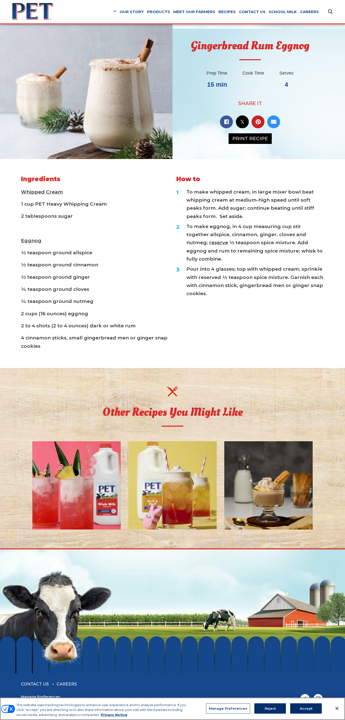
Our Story (132, 11)
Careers (309, 11)
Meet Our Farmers (194, 11)
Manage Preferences (40, 697)
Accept (306, 708)
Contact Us (252, 11)
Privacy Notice (114, 715)
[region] (172, 709)
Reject (270, 708)
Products (158, 11)
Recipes (227, 11)
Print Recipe (250, 138)
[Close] (336, 708)
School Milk (283, 11)
